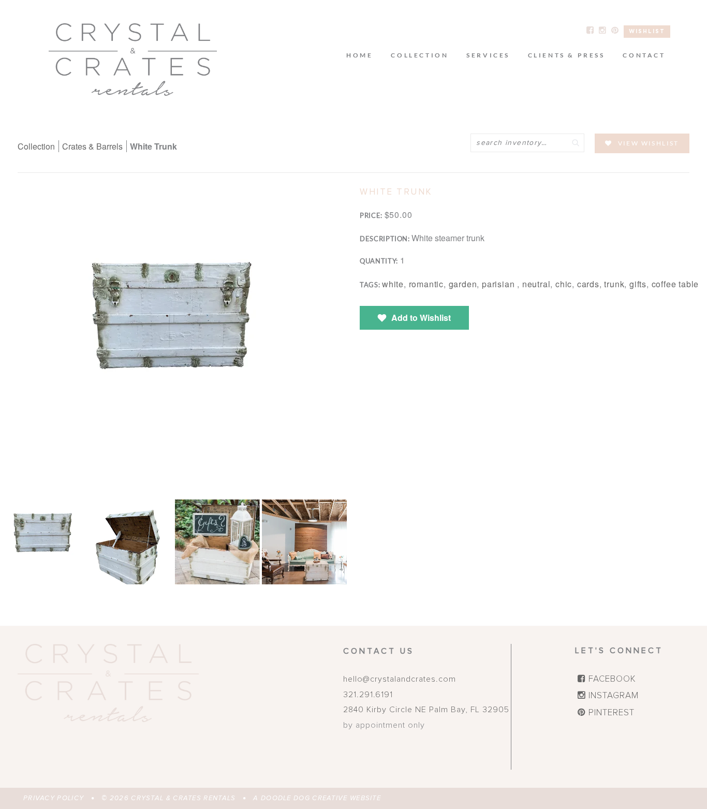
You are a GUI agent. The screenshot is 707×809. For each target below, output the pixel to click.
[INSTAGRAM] (602, 30)
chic (563, 284)
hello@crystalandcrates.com (399, 679)
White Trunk (153, 146)
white (393, 284)
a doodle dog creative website (317, 798)
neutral (536, 284)
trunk (614, 284)
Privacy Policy (53, 798)
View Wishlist (648, 143)
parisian (499, 284)
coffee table (675, 284)
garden (463, 284)
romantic (426, 284)
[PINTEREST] (614, 30)
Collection (36, 146)
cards (588, 284)
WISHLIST (647, 31)
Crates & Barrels (93, 146)
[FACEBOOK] (590, 30)
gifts (637, 284)
